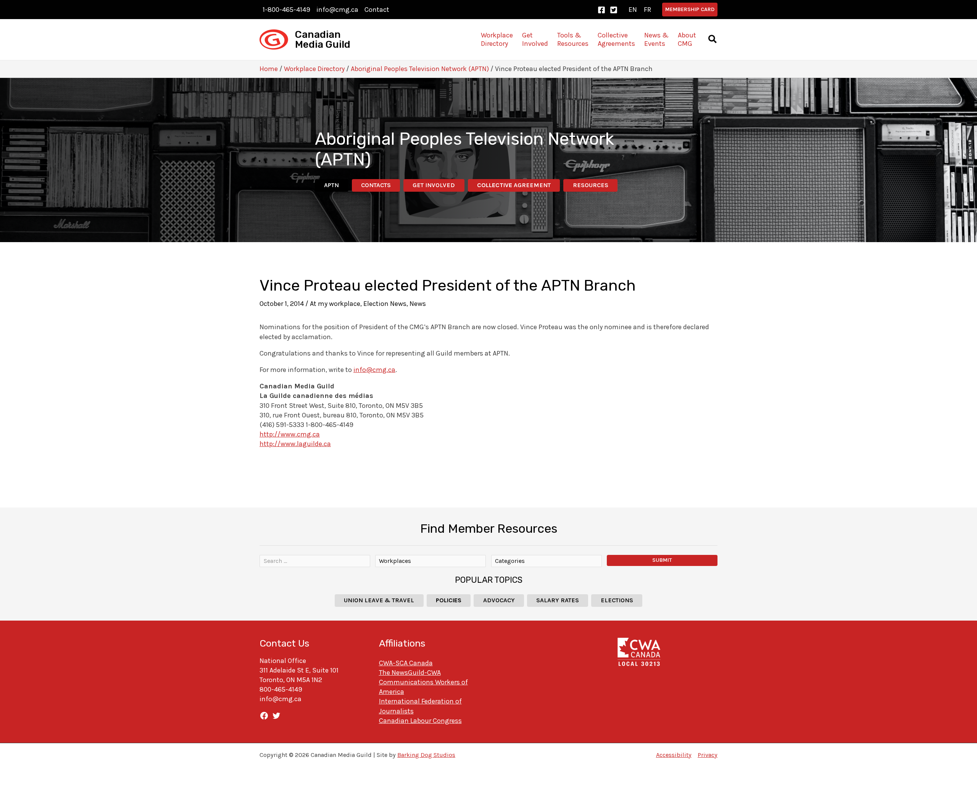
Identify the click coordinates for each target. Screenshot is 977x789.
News (418, 303)
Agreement (514, 185)
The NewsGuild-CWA (410, 672)
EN (633, 9)
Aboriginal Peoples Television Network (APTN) (420, 69)
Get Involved (434, 185)
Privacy (707, 754)
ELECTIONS (617, 600)
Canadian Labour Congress (420, 720)
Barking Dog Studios (426, 754)
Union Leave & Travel (379, 600)
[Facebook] (601, 10)
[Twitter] (613, 10)
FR (647, 9)
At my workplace (335, 303)
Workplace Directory (314, 69)
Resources (590, 185)
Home (269, 69)
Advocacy (499, 600)
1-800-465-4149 (286, 9)
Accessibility (674, 754)
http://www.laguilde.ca (295, 444)
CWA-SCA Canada (406, 663)
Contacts (376, 185)
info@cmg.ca (337, 9)
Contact (376, 9)
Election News (384, 303)
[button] (689, 9)
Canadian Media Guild (322, 39)
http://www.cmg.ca (290, 434)
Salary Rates (557, 600)
